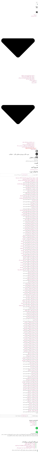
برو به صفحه (24, 415)
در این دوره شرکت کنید (34, 169)
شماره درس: (35, 174)
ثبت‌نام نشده (36, 159)
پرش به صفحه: (35, 415)
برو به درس (24, 174)
